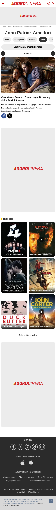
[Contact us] (42, 447)
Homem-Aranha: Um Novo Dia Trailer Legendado (42, 291)
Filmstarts (23, 477)
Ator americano (17, 27)
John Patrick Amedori (30, 27)
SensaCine (42, 477)
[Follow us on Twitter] (21, 447)
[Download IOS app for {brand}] (24, 463)
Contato (24, 489)
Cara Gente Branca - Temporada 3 (19, 111)
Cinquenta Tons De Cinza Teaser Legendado (14, 291)
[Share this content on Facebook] (3, 115)
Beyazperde (11, 480)
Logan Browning (19, 108)
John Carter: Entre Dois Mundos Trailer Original (42, 327)
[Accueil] (26, 3)
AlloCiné (6, 477)
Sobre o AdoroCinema (11, 489)
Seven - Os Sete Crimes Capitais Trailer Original (42, 254)
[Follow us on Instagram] (28, 447)
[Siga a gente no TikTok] (35, 447)
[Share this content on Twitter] (9, 115)
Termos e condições (36, 489)
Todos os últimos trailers (28, 335)
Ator (9, 27)
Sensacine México (37, 480)
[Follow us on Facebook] (13, 447)
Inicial (4, 27)
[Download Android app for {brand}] (32, 463)
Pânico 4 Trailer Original (14, 254)
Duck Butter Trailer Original (14, 327)
